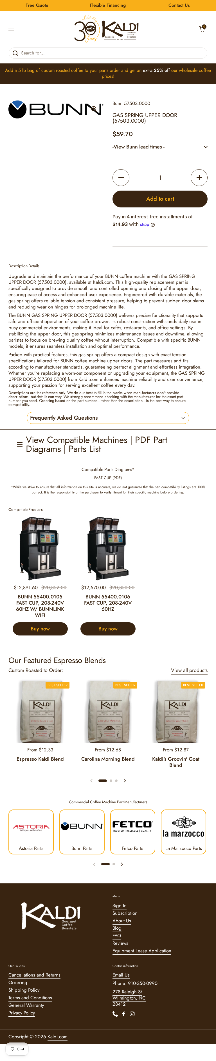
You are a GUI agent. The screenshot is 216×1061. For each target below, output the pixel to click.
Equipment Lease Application (141, 950)
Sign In (119, 905)
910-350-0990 (143, 983)
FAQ (116, 935)
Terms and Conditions (30, 997)
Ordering (17, 982)
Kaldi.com (58, 1036)
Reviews (120, 943)
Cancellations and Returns (34, 974)
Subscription (125, 913)
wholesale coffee (195, 70)
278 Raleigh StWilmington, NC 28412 (129, 997)
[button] (202, 29)
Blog (117, 928)
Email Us (121, 974)
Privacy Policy (21, 1012)
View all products (189, 670)
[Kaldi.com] (106, 29)
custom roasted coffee (62, 70)
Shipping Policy (23, 990)
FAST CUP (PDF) (108, 478)
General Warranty (26, 1005)
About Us (121, 920)
